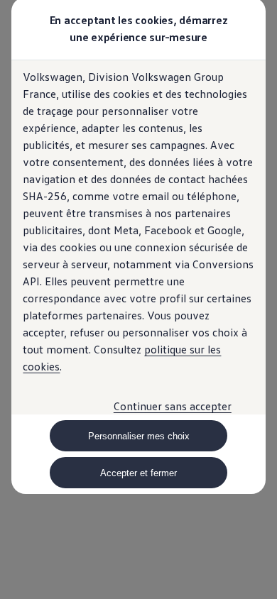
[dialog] (138, 299)
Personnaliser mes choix (139, 436)
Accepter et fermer (138, 473)
